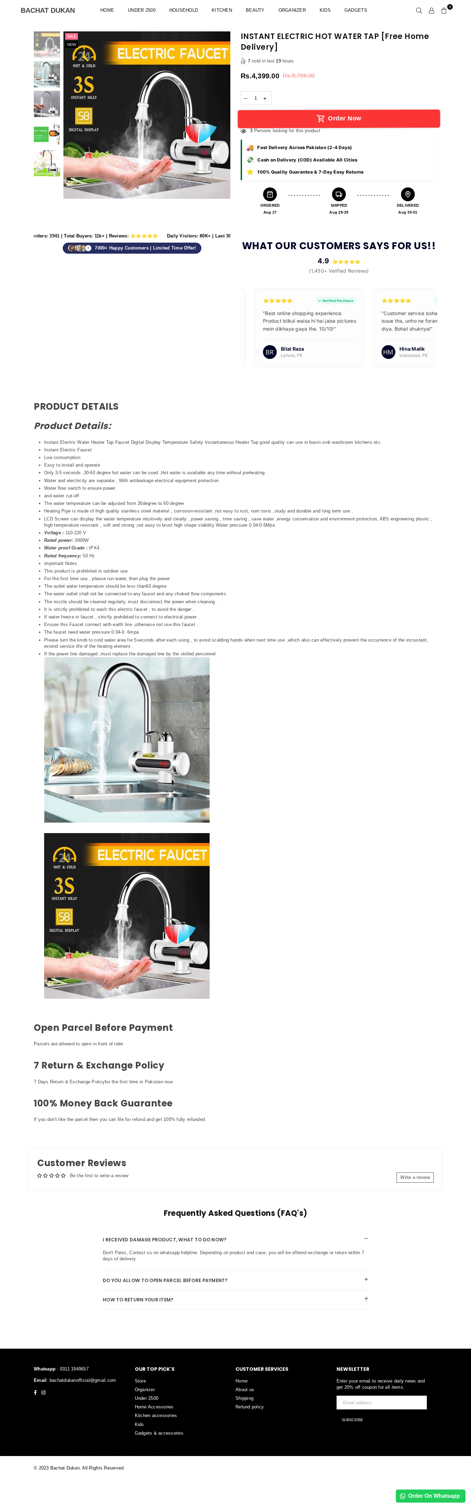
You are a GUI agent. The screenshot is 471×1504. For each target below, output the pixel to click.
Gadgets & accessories (159, 1433)
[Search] (419, 10)
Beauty (255, 10)
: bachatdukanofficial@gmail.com (81, 1380)
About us (245, 1389)
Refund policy (250, 1406)
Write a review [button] (415, 1177)
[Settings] (431, 10)
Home (107, 10)
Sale (71, 36)
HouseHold (183, 10)
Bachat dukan (50, 10)
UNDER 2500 (142, 10)
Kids (325, 10)
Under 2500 (147, 1398)
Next (224, 132)
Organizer (292, 10)
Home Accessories (154, 1406)
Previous (69, 132)
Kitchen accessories (156, 1415)
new (71, 44)
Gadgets (355, 10)
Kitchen (222, 10)
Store (140, 1381)
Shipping (244, 1398)
